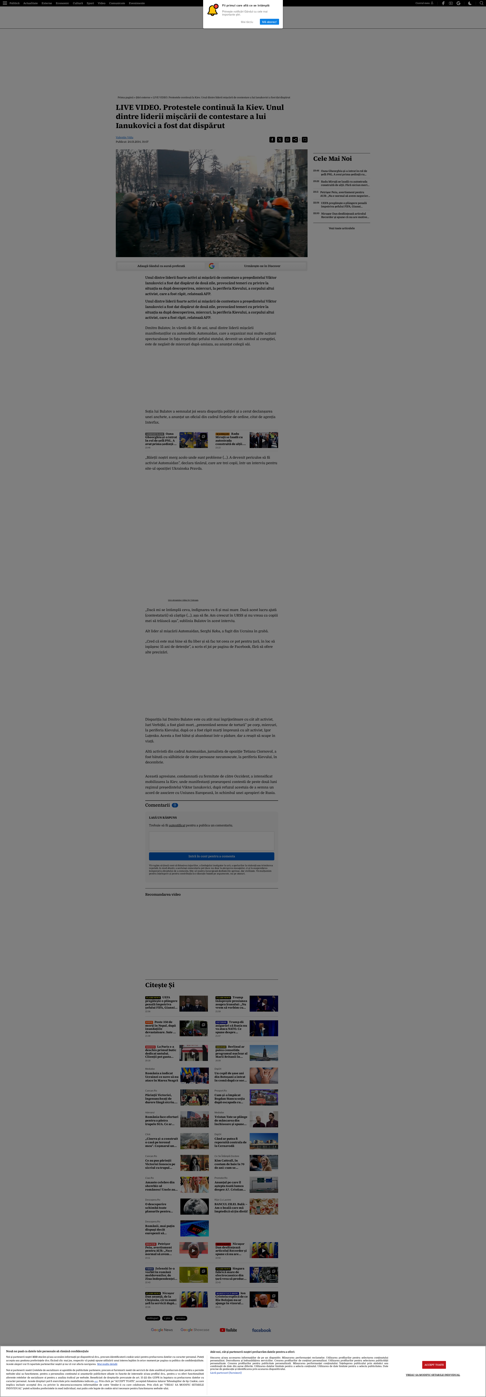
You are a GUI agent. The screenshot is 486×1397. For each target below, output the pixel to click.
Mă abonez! (269, 22)
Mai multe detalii (107, 1364)
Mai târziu (247, 22)
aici (96, 1381)
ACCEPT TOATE (434, 1364)
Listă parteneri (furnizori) (226, 1372)
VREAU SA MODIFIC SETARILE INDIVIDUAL (433, 1374)
